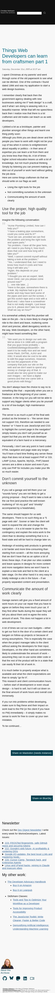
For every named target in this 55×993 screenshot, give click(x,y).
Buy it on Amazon (22, 885)
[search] (45, 13)
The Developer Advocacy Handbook (26, 881)
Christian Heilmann (8, 11)
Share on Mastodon (32, 753)
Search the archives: (8, 13)
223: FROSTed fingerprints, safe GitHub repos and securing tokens (24, 844)
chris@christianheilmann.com (11, 990)
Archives (5, 973)
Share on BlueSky (42, 798)
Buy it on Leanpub (22, 890)
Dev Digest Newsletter (29, 830)
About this (6, 970)
